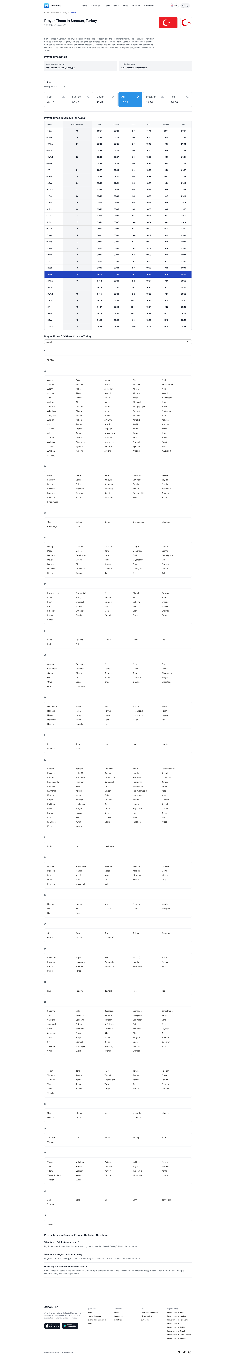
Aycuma (79, 446)
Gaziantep (80, 664)
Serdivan (108, 1028)
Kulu (163, 817)
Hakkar (136, 706)
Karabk (50, 777)
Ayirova (79, 451)
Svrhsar (136, 1051)
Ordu (78, 933)
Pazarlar (51, 962)
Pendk (136, 962)
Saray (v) (80, 1015)
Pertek (165, 962)
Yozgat (50, 1179)
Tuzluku (50, 1093)
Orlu (106, 933)
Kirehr (50, 799)
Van (77, 1137)
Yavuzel (108, 1166)
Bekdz (50, 484)
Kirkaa (136, 799)
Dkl (163, 559)
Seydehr (137, 1028)
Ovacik (79, 937)
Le (77, 846)
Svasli (78, 1051)
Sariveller (137, 1020)
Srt (48, 1042)
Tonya (78, 1079)
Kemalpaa (137, 795)
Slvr (163, 1033)
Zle (105, 1200)
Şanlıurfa (51, 1224)
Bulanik (136, 497)
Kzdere (79, 826)
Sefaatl (79, 1024)
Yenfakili (166, 1171)
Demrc (165, 551)
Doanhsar (51, 568)
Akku (164, 389)
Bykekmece (52, 502)
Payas (78, 957)
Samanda (137, 1011)
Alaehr (107, 397)
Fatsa (49, 639)
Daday (50, 546)
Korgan (79, 808)
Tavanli (136, 1071)
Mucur (136, 879)
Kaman (107, 773)
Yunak (78, 1179)
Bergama (108, 484)
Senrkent (80, 1028)
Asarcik (79, 437)
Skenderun (52, 1033)
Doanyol (108, 568)
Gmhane (137, 677)
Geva (135, 668)
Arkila (164, 428)
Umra (78, 1117)
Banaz (78, 480)
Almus (107, 402)
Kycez (164, 822)
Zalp (49, 1200)
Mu (105, 879)
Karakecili (166, 777)
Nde (106, 904)
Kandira (136, 773)
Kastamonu (138, 786)
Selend (136, 1024)
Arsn (164, 433)
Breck (78, 497)
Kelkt (106, 795)
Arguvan (108, 428)
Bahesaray (138, 475)
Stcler (107, 1042)
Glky (135, 673)
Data (49, 551)
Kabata (50, 768)
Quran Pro (145, 1320)
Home (84, 5)
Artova (50, 437)
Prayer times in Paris (175, 1312)
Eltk (135, 597)
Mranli (78, 879)
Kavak (164, 786)
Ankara (79, 420)
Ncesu (79, 904)
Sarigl (164, 1015)
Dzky (164, 573)
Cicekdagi (52, 526)
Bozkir (107, 493)
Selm (164, 1024)
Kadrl (135, 768)
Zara (78, 1200)
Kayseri (107, 791)
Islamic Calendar (111, 5)
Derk (135, 555)
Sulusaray (108, 1046)
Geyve (165, 668)
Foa (163, 639)
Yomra (165, 1175)
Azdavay (51, 455)
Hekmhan (51, 719)
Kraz (106, 813)
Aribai (135, 428)
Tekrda (79, 1075)
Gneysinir (166, 677)
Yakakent (80, 1162)
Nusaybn (166, 908)
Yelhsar (79, 1171)
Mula (164, 879)
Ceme (107, 522)
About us (136, 5)
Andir (164, 415)
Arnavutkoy (109, 433)
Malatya (108, 866)
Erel (135, 606)
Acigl (78, 380)
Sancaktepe (167, 1011)
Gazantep (51, 664)
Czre (78, 526)
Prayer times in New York (177, 1320)
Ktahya (107, 817)
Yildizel (107, 1175)
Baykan (165, 480)
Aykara (107, 451)
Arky (49, 433)
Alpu (164, 402)
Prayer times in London (176, 1316)
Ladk (49, 846)
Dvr (106, 573)
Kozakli (165, 808)
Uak (49, 1113)
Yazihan (165, 1166)
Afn (134, 380)
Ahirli (164, 380)
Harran (107, 711)
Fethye (107, 639)
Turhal (136, 1088)
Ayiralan (51, 451)
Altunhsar (51, 411)
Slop (135, 1033)
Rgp (135, 991)
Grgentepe (166, 682)
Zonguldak (166, 1200)
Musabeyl (80, 884)
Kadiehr (79, 768)
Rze (163, 991)
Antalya (136, 420)
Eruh (106, 611)
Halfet (164, 706)
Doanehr (166, 564)
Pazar (107, 957)
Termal (107, 1075)
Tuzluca (165, 1088)
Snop (78, 1037)
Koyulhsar (137, 808)
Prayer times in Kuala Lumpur (179, 1335)
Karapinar (137, 782)
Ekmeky (165, 593)
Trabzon (108, 1084)
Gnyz (49, 682)
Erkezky (51, 611)
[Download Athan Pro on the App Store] (52, 1326)
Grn (49, 686)
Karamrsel (109, 782)
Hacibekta (52, 706)
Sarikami (51, 1020)
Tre (134, 1084)
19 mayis (51, 360)
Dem (106, 551)
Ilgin (78, 744)
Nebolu (136, 904)
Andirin (50, 420)
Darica (165, 546)
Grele (106, 682)
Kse (77, 817)
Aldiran (50, 402)
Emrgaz (108, 602)
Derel (106, 555)
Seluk (49, 1028)
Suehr (135, 1042)
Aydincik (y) (138, 446)
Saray (50, 1015)
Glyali (107, 677)
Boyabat (80, 493)
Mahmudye (81, 866)
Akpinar (50, 393)
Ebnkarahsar (53, 593)
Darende (108, 546)
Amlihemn (166, 411)
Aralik (135, 424)
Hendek (108, 719)
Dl (77, 564)
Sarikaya (80, 1020)
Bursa (164, 497)
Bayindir (136, 480)
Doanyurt (137, 568)
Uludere (165, 1113)
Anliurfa (108, 420)
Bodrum (51, 493)
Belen (78, 484)
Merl (49, 875)
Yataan (79, 1166)
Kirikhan (79, 799)
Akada (107, 384)
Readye (79, 991)
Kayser (79, 791)
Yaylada (136, 1166)
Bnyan (136, 488)
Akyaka (136, 393)
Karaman (80, 782)
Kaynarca (51, 791)
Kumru (107, 822)
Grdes (78, 682)
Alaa (49, 397)
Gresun (136, 682)
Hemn (78, 719)
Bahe (106, 475)
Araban (79, 424)
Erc (48, 606)
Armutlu (79, 433)
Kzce (49, 826)
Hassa (50, 715)
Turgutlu (108, 1088)
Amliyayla (51, 415)
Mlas (49, 879)
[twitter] (184, 1352)
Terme (136, 1075)
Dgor (106, 559)
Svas (49, 1051)
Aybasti (50, 446)
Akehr (50, 389)
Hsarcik (79, 724)
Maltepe (51, 871)
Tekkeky (165, 1071)
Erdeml (79, 606)
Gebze (136, 664)
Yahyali (50, 1162)
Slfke (106, 1033)
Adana (107, 380)
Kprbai (50, 813)
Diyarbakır (138, 559)
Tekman (51, 1075)
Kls (105, 804)
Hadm (78, 706)
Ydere (50, 1171)
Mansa (79, 871)
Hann (78, 711)
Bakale (165, 475)
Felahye (79, 639)
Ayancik (136, 442)
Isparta (165, 744)
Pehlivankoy (110, 962)
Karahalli (137, 777)
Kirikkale (108, 799)
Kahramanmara (169, 768)
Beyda (136, 484)
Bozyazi (51, 497)
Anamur (136, 415)
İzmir (78, 748)
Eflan (106, 593)
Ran (49, 991)
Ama (106, 411)
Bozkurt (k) (138, 493)
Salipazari (109, 1011)
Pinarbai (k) (109, 966)
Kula (135, 817)
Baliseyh (51, 480)
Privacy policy (146, 1316)
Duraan (79, 573)
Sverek (107, 1051)
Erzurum (165, 611)
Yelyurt (107, 1171)
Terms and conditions (149, 1312)
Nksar (50, 908)
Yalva (49, 1166)
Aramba (165, 424)
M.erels (50, 866)
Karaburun (80, 777)
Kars (78, 786)
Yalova (165, 1162)
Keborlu (50, 795)
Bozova (165, 493)
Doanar (136, 564)
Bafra (49, 475)
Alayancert (167, 397)
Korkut (107, 808)
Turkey (64, 13)
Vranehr (51, 1142)
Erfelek (165, 606)
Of (48, 933)
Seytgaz (165, 1028)
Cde (49, 522)
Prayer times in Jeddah (176, 1327)
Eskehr (79, 615)
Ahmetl (50, 384)
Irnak (135, 744)
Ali (77, 402)
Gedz (164, 664)
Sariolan (108, 1020)
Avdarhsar (109, 442)
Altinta (107, 406)
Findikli (136, 639)
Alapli (135, 397)
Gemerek (80, 668)
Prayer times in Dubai (175, 1323)
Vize (164, 1137)
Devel (50, 559)
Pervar (50, 966)
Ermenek (80, 611)
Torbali (136, 1079)
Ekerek (136, 593)
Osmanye (166, 933)
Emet (49, 602)
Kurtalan (137, 822)
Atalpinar (51, 442)
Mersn (107, 875)
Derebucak (81, 555)
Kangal (165, 773)
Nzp (78, 913)
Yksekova (137, 1175)
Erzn (135, 611)
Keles (78, 795)
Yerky (78, 1175)
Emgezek (80, 602)
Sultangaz (80, 1046)
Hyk (106, 724)
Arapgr (50, 428)
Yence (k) (137, 1171)
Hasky (164, 711)
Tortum (165, 1079)
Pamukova (52, 957)
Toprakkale (109, 1079)
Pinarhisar (137, 966)
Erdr (106, 606)
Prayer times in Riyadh (176, 1331)
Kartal (107, 786)
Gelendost (52, 668)
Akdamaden (167, 384)
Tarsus (107, 1071)
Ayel (164, 446)
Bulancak (108, 497)
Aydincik (108, 446)
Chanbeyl (166, 522)
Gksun (79, 673)
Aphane (165, 420)
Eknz (49, 597)
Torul (49, 1084)
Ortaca (136, 933)
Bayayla (108, 480)
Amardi (136, 411)
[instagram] (190, 1352)
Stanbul (79, 1042)
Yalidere (108, 1162)
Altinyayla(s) (139, 406)
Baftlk (78, 475)
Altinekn (51, 406)
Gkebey (50, 673)
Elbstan (107, 597)
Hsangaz (51, 724)
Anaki (107, 415)
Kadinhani (108, 768)
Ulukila (50, 1117)
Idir (48, 744)
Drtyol (50, 573)
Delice (79, 551)
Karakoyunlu (53, 782)
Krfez (164, 813)
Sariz (164, 1020)
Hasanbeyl (138, 711)
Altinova (79, 406)
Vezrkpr (136, 1137)
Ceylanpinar (138, 522)
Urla (106, 1117)
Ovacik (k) (109, 937)
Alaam (79, 397)
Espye (164, 615)
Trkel (49, 1088)
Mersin (79, 875)
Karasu (165, 782)
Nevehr (165, 904)
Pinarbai (79, 966)
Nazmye (51, 904)
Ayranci (136, 451)
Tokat (164, 1075)
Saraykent (137, 1015)
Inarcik (107, 744)
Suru (164, 1046)
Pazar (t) (137, 957)
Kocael (165, 804)
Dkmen (50, 564)
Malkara (165, 866)
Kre (134, 813)
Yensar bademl (54, 1175)
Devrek (79, 559)
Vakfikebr (51, 1137)
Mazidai (136, 871)
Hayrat (165, 715)
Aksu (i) (108, 393)
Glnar (49, 677)
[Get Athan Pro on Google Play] (70, 1326)
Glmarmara (167, 673)
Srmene (165, 1037)
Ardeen (79, 428)
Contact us (149, 5)
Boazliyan (166, 488)
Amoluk (79, 415)
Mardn (107, 871)
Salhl (78, 1011)
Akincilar (108, 389)
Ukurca (79, 1113)
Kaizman (51, 773)
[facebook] (179, 1352)
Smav (49, 1037)
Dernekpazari (168, 555)
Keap (164, 791)
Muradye (51, 884)
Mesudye (137, 875)
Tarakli (79, 1071)
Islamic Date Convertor (97, 1320)
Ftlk (77, 644)
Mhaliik (165, 875)
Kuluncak (51, 822)
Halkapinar (52, 711)
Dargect (136, 546)
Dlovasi (107, 564)
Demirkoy (137, 551)
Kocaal (136, 804)
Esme (135, 615)
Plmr (164, 966)
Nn (77, 908)
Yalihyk (136, 1162)
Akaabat (80, 384)
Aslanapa (108, 437)
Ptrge (78, 971)
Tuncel (79, 1088)
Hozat (164, 719)
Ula (106, 1113)
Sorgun (136, 1037)
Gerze (107, 668)
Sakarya (51, 1011)
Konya (50, 808)
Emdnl (164, 597)
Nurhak (136, 908)
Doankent (80, 568)
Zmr (135, 1200)
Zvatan (50, 1204)
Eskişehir (108, 615)
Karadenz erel (110, 777)
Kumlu (78, 822)
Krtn (49, 817)
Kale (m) (80, 773)
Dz (134, 573)
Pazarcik (166, 957)
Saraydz (108, 1015)
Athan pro (56, 5)
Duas (125, 5)
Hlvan (135, 719)
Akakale (136, 384)
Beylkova (80, 488)
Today (50, 82)
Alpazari (137, 402)
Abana (50, 380)
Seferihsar (109, 1024)
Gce (106, 664)
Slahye (79, 1033)
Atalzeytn (80, 442)
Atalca (164, 437)
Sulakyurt (166, 1042)
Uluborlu (137, 1113)
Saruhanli (51, 1024)
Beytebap (108, 488)
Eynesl (50, 619)
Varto (107, 1137)
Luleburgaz (109, 846)
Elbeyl (78, 597)
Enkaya (136, 602)
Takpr (50, 1071)
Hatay (78, 715)
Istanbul (51, 748)
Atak (135, 437)
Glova (78, 677)
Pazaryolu (80, 962)
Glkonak (108, 673)
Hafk (106, 706)
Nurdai (107, 908)
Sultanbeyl (52, 1046)
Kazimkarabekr (140, 791)
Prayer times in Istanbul (176, 1338)
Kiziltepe (51, 804)
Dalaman (80, 546)
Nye (49, 913)
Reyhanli (108, 991)
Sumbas (136, 1046)
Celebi (79, 522)
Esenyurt (51, 615)
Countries (95, 5)
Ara (49, 424)
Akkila (136, 389)
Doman (165, 568)
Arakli (107, 424)
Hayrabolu (138, 715)
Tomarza (51, 1079)
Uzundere (137, 1117)
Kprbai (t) (80, 813)
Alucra (79, 411)
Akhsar (79, 389)
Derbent (51, 555)
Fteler (50, 644)
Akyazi (165, 393)
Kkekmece (80, 804)
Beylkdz (51, 488)
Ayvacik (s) (167, 451)
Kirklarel (165, 799)
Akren (78, 393)
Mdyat (165, 871)
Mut (106, 884)
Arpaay (136, 433)
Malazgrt (137, 866)
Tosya (78, 1084)
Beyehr (165, 484)
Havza (107, 715)
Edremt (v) (81, 593)
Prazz (50, 971)
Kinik (164, 795)
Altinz (164, 406)
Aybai (164, 442)
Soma (107, 1037)
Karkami (51, 786)
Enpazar (165, 602)
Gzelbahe (80, 686)
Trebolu (165, 1084)
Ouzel (50, 937)
